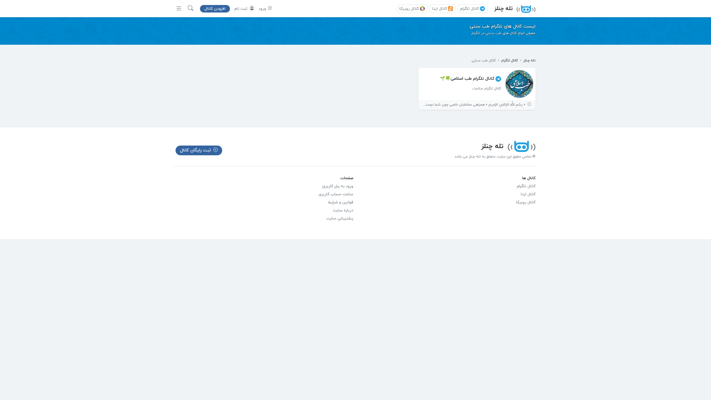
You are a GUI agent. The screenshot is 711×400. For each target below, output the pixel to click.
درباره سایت (343, 210)
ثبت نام (241, 8)
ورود (263, 8)
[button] (191, 8)
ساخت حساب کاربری (336, 194)
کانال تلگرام (469, 8)
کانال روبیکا (409, 8)
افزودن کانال (215, 8)
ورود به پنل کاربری (337, 186)
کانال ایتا (439, 8)
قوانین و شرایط (340, 202)
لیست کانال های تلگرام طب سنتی (502, 26)
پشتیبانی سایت (339, 218)
